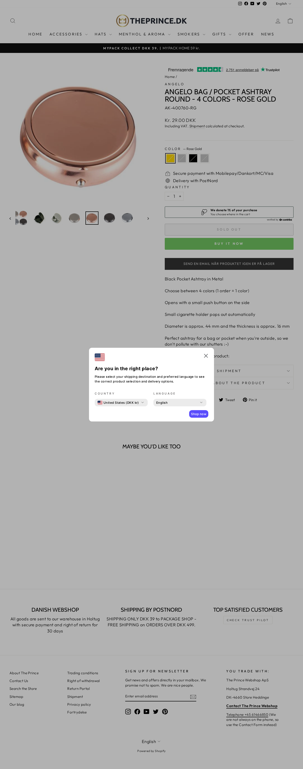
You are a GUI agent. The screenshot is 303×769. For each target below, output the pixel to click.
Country (105, 393)
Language (164, 393)
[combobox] (118, 402)
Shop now (198, 414)
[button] (206, 356)
